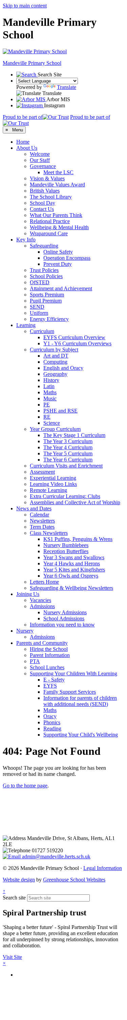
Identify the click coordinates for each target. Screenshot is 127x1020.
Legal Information (102, 868)
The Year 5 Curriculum (67, 453)
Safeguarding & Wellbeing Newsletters (71, 588)
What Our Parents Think (56, 215)
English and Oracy (63, 368)
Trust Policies (44, 270)
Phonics (51, 722)
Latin (49, 386)
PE (46, 404)
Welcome (40, 154)
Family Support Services (69, 692)
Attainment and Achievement (61, 288)
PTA (35, 661)
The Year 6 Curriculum (67, 459)
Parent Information (50, 655)
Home (22, 142)
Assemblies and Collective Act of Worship (75, 502)
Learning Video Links (53, 484)
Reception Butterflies (65, 551)
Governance (43, 166)
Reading (52, 728)
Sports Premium (47, 294)
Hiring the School (49, 649)
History (51, 380)
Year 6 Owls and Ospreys (70, 576)
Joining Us (27, 594)
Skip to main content (25, 5)
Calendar (39, 514)
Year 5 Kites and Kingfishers (74, 569)
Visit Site (12, 957)
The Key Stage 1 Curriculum (74, 435)
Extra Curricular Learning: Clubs (65, 496)
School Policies (46, 276)
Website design (19, 879)
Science (51, 423)
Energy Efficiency (49, 319)
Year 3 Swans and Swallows (73, 557)
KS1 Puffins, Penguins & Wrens (77, 539)
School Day (42, 203)
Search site (14, 897)
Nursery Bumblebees (65, 545)
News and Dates (33, 508)
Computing (55, 362)
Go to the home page (25, 785)
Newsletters (42, 521)
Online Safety (58, 252)
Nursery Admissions (65, 612)
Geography (55, 374)
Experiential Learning (53, 478)
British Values (45, 191)
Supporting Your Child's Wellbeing (80, 734)
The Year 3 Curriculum (67, 441)
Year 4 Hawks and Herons (71, 563)
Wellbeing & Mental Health (59, 227)
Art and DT (55, 356)
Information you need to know (62, 624)
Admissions (42, 606)
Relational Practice (50, 221)
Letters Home (44, 582)
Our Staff (40, 160)
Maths (50, 392)
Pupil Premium (46, 301)
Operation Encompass (66, 258)
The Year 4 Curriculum (67, 447)
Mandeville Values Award (57, 184)
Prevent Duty (57, 264)
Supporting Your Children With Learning (73, 673)
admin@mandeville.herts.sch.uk (55, 856)
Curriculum (42, 331)
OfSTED (39, 282)
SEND (37, 307)
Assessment (42, 472)
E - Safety (54, 679)
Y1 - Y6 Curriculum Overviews (77, 343)
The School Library (51, 197)
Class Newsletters (49, 533)
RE (46, 417)
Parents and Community (42, 643)
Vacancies (40, 600)
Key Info (26, 239)
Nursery (25, 631)
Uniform (39, 313)
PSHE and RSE (60, 411)
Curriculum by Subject (54, 349)
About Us (26, 148)
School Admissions (63, 618)
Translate (66, 87)
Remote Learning (48, 490)
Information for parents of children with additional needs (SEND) (80, 701)
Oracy (50, 716)
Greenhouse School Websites (74, 879)
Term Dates (42, 527)
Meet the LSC (58, 172)
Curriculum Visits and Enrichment (66, 466)
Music (50, 398)
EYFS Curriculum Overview (74, 337)
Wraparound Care (49, 233)
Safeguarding (44, 246)
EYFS (50, 686)
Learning (26, 325)
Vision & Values (47, 178)
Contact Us (42, 209)
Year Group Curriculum (55, 429)
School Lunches (47, 667)
